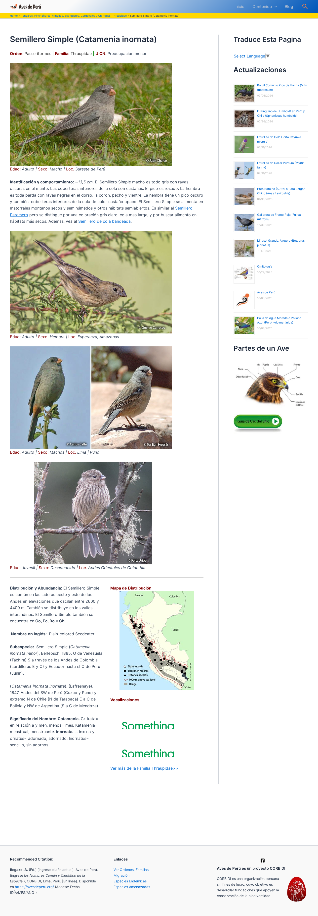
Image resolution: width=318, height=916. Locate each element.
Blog (289, 6)
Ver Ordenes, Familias (131, 869)
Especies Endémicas (130, 881)
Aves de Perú (266, 292)
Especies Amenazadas (132, 887)
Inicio (239, 6)
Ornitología (264, 266)
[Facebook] (262, 860)
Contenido (262, 6)
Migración (121, 875)
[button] (274, 6)
